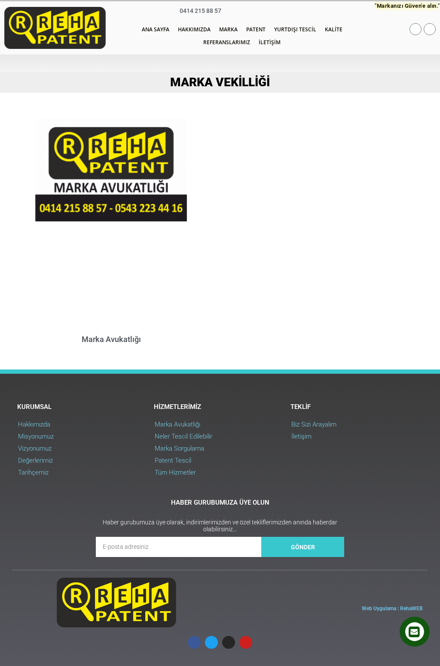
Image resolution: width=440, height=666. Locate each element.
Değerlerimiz (35, 460)
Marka (228, 29)
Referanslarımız (226, 42)
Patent (256, 29)
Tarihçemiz (33, 472)
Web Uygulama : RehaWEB (392, 608)
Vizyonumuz (35, 448)
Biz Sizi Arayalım (313, 424)
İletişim (270, 42)
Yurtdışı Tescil (295, 29)
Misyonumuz (36, 436)
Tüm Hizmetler (175, 472)
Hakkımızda (194, 29)
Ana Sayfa (155, 29)
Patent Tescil (173, 460)
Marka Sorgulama (179, 448)
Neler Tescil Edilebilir (183, 436)
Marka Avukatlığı (111, 339)
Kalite (333, 29)
